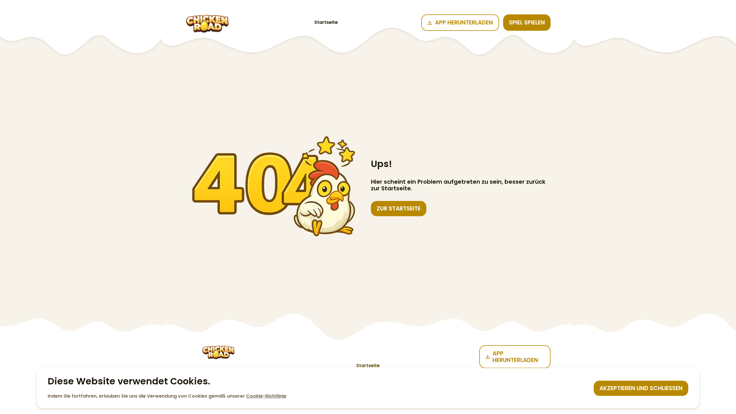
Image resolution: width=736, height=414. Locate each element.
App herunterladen (464, 22)
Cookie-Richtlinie (266, 396)
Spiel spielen (527, 22)
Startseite (326, 22)
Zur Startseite (399, 208)
